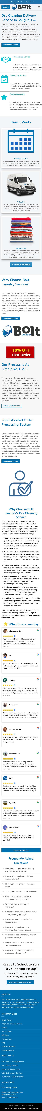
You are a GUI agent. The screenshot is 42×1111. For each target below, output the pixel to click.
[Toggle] (3, 869)
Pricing (4, 1028)
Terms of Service (27, 1105)
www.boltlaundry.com (9, 1097)
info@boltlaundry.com (15, 1092)
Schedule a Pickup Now (20, 982)
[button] (39, 7)
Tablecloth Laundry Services (11, 1073)
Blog (3, 1043)
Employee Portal (7, 1050)
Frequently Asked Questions (11, 1024)
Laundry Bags (6, 1031)
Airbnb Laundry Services (10, 1069)
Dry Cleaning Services (9, 1065)
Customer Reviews (8, 1046)
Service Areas (6, 1039)
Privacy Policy (14, 1105)
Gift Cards (5, 1035)
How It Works (6, 1020)
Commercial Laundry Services (12, 1077)
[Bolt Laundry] (21, 7)
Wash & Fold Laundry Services (12, 1062)
